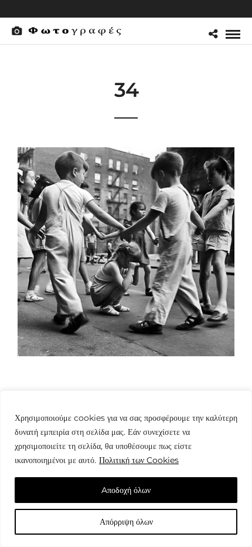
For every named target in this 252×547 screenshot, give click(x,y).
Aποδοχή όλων (126, 490)
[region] (126, 468)
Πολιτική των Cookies (139, 460)
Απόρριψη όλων (126, 521)
